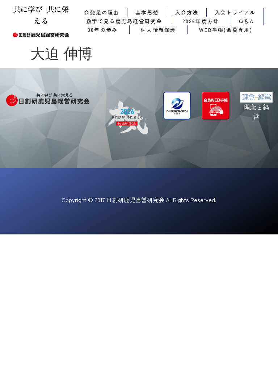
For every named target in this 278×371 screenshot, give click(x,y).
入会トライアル (235, 12)
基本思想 (147, 12)
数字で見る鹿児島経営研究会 (124, 21)
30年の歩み (103, 29)
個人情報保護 (158, 29)
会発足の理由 (101, 12)
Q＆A (246, 21)
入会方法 (187, 12)
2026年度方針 (200, 21)
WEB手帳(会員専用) (225, 29)
